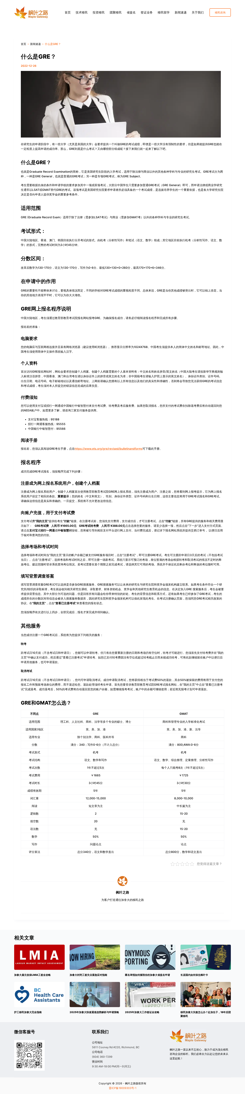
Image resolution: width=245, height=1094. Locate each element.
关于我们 (198, 12)
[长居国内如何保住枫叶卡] (205, 957)
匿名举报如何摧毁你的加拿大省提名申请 (147, 974)
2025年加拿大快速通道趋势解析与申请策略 (94, 1012)
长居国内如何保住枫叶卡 (194, 974)
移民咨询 (220, 12)
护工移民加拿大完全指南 (28, 1012)
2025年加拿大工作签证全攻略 (142, 1012)
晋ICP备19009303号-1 (122, 1088)
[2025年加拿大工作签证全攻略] (150, 994)
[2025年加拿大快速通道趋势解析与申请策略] (95, 994)
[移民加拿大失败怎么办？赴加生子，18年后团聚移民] (205, 994)
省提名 (131, 12)
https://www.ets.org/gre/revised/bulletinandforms (108, 448)
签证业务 (147, 12)
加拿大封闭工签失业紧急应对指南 (88, 974)
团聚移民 (116, 12)
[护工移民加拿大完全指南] (39, 994)
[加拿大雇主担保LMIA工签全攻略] (39, 957)
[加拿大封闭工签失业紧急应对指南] (95, 957)
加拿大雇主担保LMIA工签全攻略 (32, 974)
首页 (68, 12)
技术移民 (82, 12)
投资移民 (99, 12)
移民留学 (164, 12)
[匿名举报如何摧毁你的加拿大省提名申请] (150, 957)
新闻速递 (181, 12)
